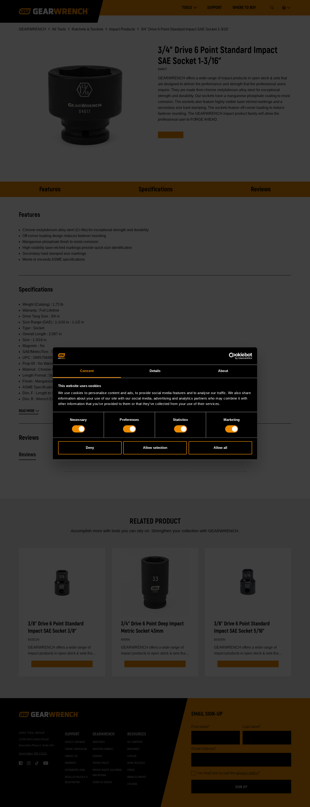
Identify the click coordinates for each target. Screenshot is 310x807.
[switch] (129, 428)
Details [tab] (155, 371)
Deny (90, 448)
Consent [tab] (87, 371)
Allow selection (155, 448)
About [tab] (223, 371)
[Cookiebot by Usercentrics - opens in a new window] (232, 355)
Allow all (220, 448)
